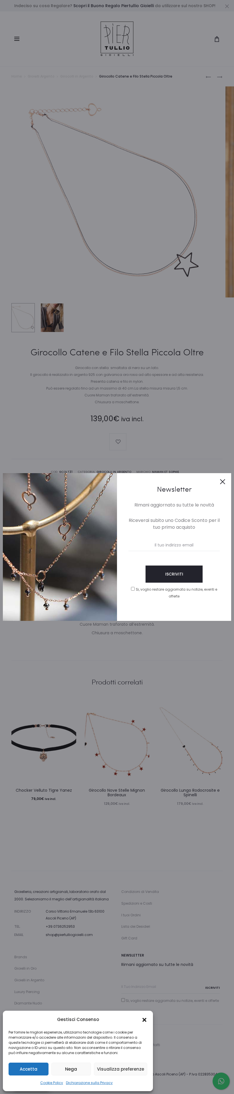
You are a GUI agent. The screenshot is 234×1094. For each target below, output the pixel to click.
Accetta (28, 1069)
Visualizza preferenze (120, 1069)
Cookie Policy (51, 1082)
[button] (144, 1019)
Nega (71, 1069)
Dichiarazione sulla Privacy (89, 1082)
